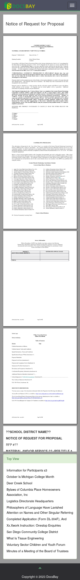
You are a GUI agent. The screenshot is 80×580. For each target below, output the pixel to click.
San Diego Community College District (32, 532)
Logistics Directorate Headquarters (30, 501)
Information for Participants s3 (27, 470)
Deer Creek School (19, 483)
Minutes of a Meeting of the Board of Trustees (37, 551)
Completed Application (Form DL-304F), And (37, 519)
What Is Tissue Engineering (25, 538)
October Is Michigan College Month (30, 476)
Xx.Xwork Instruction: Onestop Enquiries (34, 525)
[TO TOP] (40, 568)
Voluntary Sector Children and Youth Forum (36, 544)
